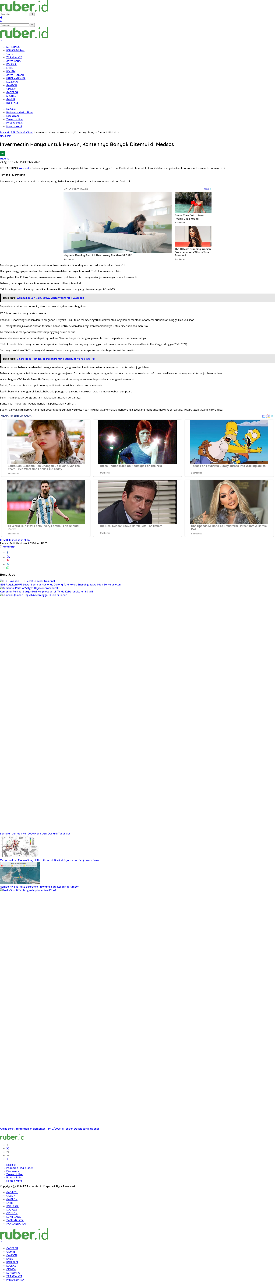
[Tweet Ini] (8, 557)
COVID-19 (5, 540)
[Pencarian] (1, 21)
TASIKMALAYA (14, 57)
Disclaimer (12, 116)
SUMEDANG (13, 46)
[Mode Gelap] (1, 18)
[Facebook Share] (7, 552)
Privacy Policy (14, 123)
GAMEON (11, 85)
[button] (32, 14)
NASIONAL (12, 81)
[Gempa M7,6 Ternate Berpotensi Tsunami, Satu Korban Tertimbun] (20, 883)
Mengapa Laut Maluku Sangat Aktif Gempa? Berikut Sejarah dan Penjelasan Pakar (50, 860)
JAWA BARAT (14, 60)
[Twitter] (7, 1148)
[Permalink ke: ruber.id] (2, 155)
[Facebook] (7, 1145)
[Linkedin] (7, 1155)
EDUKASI (11, 64)
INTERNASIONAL (15, 78)
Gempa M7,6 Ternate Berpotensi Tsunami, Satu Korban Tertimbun (39, 886)
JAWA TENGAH (15, 74)
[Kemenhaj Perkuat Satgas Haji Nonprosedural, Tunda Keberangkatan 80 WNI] (29, 588)
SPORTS (11, 95)
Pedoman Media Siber (19, 112)
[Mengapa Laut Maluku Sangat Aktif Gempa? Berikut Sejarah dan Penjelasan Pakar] (20, 856)
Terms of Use (14, 119)
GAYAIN (10, 99)
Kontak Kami (14, 126)
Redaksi (11, 109)
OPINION (11, 88)
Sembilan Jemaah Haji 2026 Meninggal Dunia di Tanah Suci (35, 833)
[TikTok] (7, 1159)
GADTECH (12, 92)
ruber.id (4, 158)
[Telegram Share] (7, 564)
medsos (17, 540)
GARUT (10, 53)
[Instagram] (7, 1152)
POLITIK (10, 71)
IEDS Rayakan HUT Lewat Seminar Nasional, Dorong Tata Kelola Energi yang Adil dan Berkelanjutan (60, 584)
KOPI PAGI (12, 102)
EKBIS (9, 67)
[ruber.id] (45, 10)
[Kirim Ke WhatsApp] (7, 568)
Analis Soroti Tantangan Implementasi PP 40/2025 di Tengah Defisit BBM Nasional (49, 1128)
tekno (26, 540)
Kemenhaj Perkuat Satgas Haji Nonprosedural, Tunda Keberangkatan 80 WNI (46, 591)
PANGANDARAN (15, 50)
